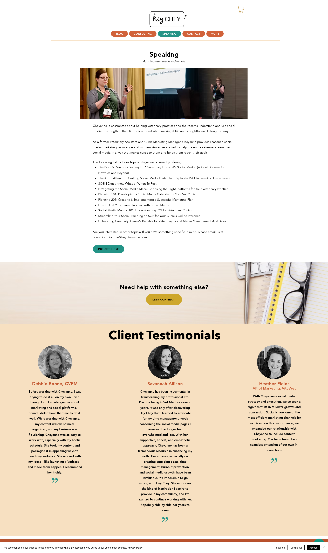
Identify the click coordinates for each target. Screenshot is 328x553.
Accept (313, 547)
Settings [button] (280, 547)
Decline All (296, 547)
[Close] (324, 547)
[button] (215, 34)
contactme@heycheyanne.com (125, 237)
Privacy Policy (135, 547)
